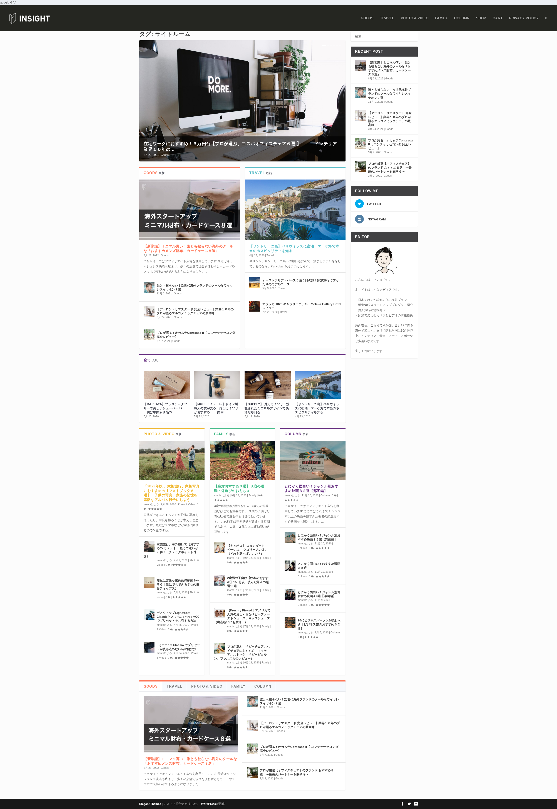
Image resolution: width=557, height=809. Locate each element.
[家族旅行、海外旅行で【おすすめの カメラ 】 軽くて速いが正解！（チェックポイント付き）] (149, 546)
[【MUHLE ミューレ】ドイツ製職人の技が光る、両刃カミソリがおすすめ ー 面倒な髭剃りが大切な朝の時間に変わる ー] (217, 385)
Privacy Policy (524, 18)
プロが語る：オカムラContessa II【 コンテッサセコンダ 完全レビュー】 (390, 144)
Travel (387, 18)
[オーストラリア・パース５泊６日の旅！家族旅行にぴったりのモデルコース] (254, 282)
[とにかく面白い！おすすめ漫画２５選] (290, 566)
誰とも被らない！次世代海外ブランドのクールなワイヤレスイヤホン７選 (389, 93)
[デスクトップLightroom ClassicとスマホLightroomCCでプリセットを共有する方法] (149, 614)
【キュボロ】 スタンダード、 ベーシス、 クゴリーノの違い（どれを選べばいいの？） (247, 549)
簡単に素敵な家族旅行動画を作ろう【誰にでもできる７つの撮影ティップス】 (178, 584)
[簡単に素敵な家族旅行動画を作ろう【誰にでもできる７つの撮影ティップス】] (149, 582)
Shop (481, 18)
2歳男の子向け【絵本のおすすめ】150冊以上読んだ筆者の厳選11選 (248, 581)
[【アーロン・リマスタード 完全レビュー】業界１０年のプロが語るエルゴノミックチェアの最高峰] (149, 311)
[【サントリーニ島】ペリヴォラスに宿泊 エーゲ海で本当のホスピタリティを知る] (295, 210)
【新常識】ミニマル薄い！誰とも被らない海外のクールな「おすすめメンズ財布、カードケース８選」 (389, 68)
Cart (498, 18)
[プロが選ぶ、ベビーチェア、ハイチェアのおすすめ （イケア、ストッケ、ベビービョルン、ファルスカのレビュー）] (219, 648)
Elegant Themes (150, 804)
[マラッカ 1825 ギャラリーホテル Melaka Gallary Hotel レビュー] (254, 306)
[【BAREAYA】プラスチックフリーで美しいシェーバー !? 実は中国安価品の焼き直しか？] (167, 385)
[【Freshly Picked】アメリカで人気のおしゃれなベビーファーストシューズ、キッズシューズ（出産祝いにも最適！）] (219, 612)
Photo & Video (414, 18)
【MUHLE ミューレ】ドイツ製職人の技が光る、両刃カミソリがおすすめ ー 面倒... (216, 408)
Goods (367, 18)
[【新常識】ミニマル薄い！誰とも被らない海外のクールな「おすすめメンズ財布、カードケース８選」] (189, 210)
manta (147, 504)
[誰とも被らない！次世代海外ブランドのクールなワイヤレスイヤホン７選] (149, 287)
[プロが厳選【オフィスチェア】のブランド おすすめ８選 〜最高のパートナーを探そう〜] (252, 772)
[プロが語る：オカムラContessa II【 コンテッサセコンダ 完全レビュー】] (149, 334)
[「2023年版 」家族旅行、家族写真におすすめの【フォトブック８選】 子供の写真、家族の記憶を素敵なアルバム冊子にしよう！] (172, 460)
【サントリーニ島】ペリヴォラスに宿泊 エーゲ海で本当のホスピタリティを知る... (317, 408)
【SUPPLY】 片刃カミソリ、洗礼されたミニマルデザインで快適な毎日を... (267, 408)
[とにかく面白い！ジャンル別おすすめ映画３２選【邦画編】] (313, 460)
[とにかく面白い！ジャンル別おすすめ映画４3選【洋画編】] (290, 594)
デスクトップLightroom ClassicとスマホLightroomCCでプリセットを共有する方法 (178, 616)
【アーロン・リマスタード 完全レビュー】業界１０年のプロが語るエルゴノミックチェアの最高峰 (390, 119)
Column (462, 18)
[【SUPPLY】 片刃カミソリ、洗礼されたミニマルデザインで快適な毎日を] (268, 385)
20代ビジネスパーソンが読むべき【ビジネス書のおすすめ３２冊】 (319, 624)
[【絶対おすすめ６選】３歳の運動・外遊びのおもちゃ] (242, 460)
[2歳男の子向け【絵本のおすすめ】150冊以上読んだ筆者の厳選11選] (219, 580)
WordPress (208, 804)
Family (441, 18)
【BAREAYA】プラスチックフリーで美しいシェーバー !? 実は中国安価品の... (165, 408)
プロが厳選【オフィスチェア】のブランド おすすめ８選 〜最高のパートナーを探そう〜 (390, 167)
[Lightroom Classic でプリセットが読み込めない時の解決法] (149, 647)
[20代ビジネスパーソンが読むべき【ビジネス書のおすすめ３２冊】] (290, 622)
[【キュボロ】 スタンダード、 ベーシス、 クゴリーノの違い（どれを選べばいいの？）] (219, 547)
